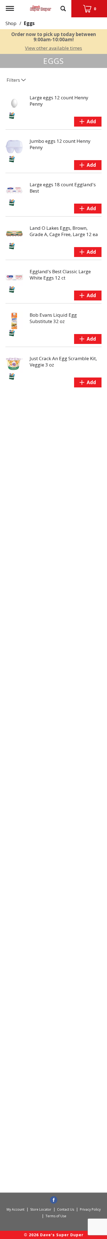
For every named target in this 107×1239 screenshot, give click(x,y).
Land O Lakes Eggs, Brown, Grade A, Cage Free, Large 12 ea (64, 231)
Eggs (29, 23)
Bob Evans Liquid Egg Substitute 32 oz (53, 318)
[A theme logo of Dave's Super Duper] (41, 7)
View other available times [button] (53, 48)
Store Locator (40, 1209)
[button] (88, 122)
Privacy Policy (90, 1209)
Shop (10, 23)
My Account (15, 1209)
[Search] (63, 6)
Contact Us (65, 1209)
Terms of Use (56, 1216)
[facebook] (53, 1200)
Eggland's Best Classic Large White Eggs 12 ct (60, 274)
